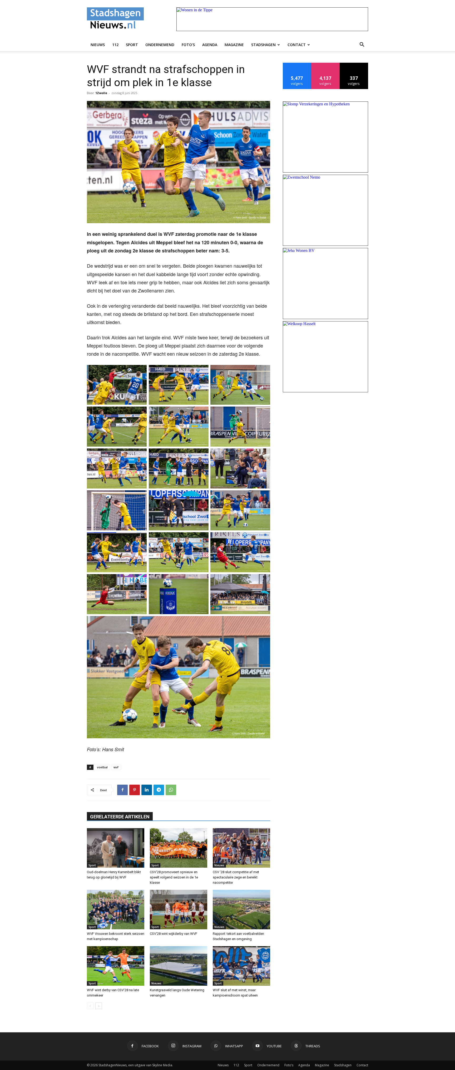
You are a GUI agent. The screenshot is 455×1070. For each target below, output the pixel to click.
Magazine (234, 44)
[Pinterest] (134, 790)
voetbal (102, 767)
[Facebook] (122, 790)
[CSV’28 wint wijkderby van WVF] (178, 909)
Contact (297, 44)
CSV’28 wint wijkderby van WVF (173, 934)
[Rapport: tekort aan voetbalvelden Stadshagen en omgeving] (241, 909)
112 (115, 44)
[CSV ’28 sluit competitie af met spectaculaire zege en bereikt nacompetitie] (241, 848)
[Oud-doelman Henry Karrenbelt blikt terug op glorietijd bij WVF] (115, 848)
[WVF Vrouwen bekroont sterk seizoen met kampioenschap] (115, 909)
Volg (326, 65)
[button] (361, 45)
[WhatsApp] (171, 790)
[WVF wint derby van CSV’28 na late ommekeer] (115, 966)
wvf (115, 767)
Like (297, 65)
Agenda (209, 44)
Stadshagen (263, 44)
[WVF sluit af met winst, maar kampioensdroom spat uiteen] (241, 966)
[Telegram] (159, 790)
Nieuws (98, 44)
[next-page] (98, 1006)
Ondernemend (159, 44)
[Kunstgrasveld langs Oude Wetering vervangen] (178, 966)
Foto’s (188, 44)
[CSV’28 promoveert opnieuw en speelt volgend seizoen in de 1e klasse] (178, 848)
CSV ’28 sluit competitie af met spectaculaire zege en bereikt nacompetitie (236, 877)
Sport (132, 44)
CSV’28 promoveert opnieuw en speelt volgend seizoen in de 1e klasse (174, 877)
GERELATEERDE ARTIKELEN (120, 816)
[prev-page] (90, 1006)
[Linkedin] (146, 790)
